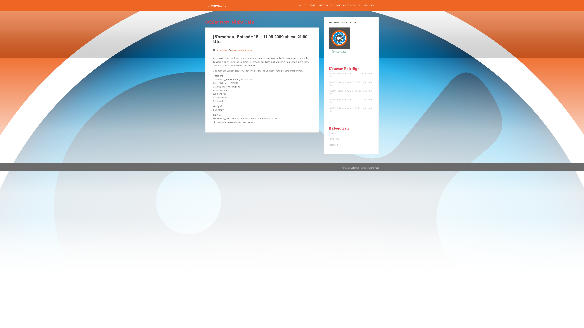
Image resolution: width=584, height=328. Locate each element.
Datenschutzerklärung (348, 5)
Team (312, 5)
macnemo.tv (217, 5)
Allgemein (333, 133)
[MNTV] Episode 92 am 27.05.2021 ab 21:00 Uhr (350, 92)
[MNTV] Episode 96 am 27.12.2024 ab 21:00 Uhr (350, 75)
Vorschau (333, 144)
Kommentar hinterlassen (242, 50)
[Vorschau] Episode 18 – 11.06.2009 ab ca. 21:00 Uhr (260, 39)
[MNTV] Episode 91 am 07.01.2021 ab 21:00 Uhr (350, 101)
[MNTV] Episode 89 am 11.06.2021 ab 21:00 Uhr (350, 109)
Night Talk (334, 138)
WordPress (374, 168)
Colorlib (354, 168)
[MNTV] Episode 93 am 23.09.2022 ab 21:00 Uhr (350, 83)
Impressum (369, 5)
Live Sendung (325, 5)
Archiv (302, 5)
